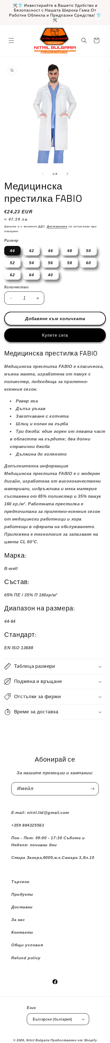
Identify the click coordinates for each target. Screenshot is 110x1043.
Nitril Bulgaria (38, 1040)
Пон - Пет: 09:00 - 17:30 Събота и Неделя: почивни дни (48, 841)
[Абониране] (92, 788)
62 (12, 275)
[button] (11, 40)
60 (88, 263)
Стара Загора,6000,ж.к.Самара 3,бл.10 (52, 857)
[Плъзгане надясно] (67, 174)
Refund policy (26, 958)
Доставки (22, 907)
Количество (16, 287)
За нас (18, 919)
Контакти (22, 932)
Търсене (20, 881)
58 (69, 263)
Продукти (22, 894)
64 (31, 275)
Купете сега (55, 335)
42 (31, 250)
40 (50, 275)
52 (12, 263)
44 (12, 250)
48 (69, 250)
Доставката (57, 226)
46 (50, 250)
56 (50, 263)
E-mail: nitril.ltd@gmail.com (40, 812)
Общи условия (27, 945)
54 (31, 263)
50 (88, 250)
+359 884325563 (27, 825)
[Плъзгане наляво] (42, 174)
